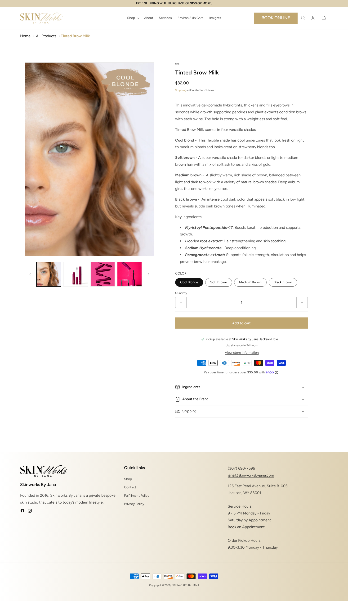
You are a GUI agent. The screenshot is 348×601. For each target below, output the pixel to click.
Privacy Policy (134, 504)
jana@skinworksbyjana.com (251, 475)
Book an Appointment (246, 526)
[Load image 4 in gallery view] (129, 274)
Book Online (276, 17)
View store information (242, 353)
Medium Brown (250, 282)
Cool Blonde (189, 282)
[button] (132, 18)
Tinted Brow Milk (75, 36)
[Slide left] (30, 274)
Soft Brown (218, 282)
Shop (128, 479)
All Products (46, 36)
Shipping (181, 90)
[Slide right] (148, 274)
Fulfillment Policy (136, 496)
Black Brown (283, 282)
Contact (130, 487)
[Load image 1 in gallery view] (48, 274)
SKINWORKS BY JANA (185, 585)
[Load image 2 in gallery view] (75, 274)
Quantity (181, 293)
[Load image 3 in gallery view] (102, 274)
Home (25, 36)
